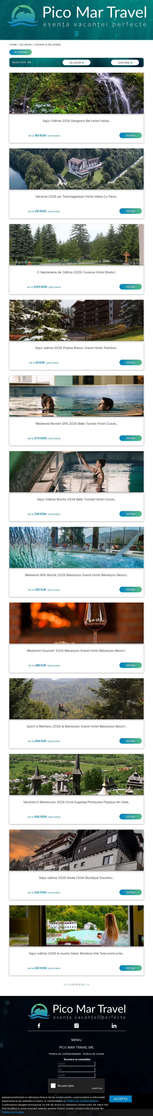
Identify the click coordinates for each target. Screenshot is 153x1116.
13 (82, 984)
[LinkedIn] (114, 1025)
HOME (13, 44)
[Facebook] (39, 1025)
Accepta (120, 1099)
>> (88, 984)
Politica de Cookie (13, 1112)
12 (79, 984)
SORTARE (124, 63)
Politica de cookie (93, 1054)
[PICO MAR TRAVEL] (76, 16)
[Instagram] (76, 1025)
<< (65, 984)
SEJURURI (75, 63)
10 (73, 984)
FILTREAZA (20, 52)
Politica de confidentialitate (65, 1054)
